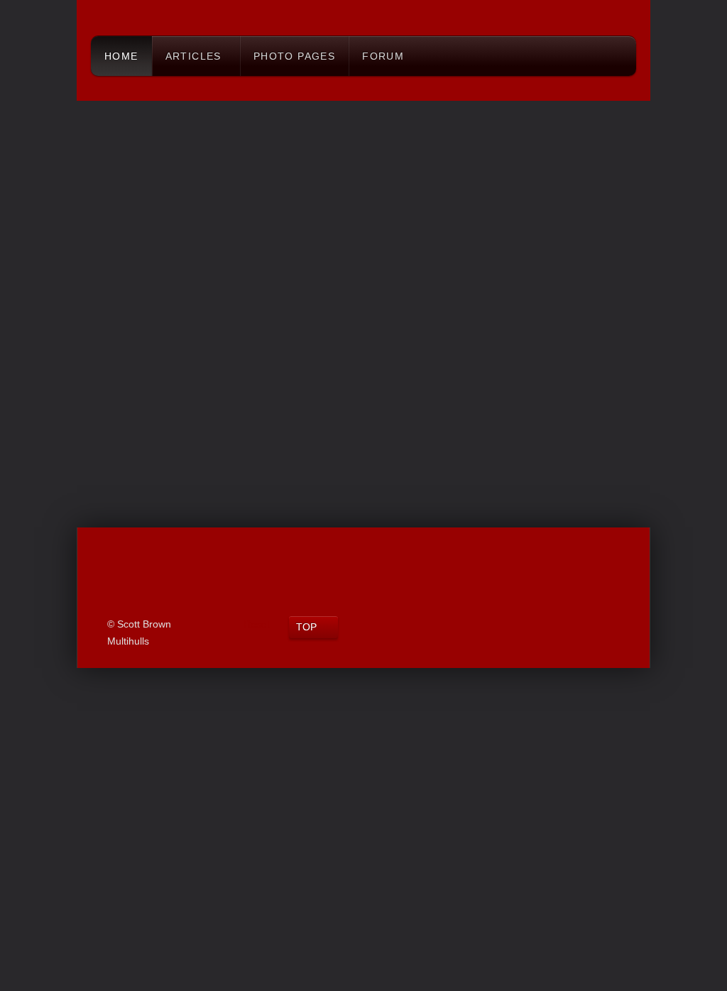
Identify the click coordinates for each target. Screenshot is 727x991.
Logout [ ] (577, 131)
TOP (306, 627)
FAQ (530, 131)
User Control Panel (141, 131)
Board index (114, 87)
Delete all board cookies (481, 434)
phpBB (292, 489)
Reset (257, 624)
